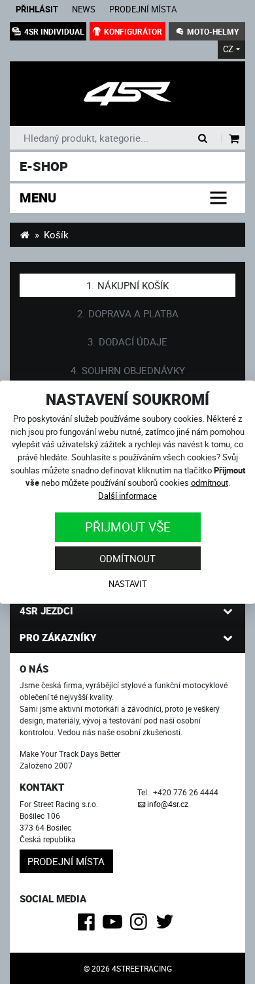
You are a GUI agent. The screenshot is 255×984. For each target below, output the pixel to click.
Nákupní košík (133, 285)
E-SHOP (44, 166)
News (83, 9)
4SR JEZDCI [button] (46, 610)
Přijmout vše (128, 526)
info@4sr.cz (167, 804)
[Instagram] (141, 925)
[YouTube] (115, 925)
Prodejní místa (143, 9)
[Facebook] (88, 925)
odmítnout (209, 482)
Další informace (127, 495)
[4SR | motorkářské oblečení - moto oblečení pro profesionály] (24, 234)
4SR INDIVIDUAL (54, 31)
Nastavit (128, 584)
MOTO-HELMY (213, 31)
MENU (38, 197)
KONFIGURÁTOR (133, 31)
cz (228, 49)
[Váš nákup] (234, 139)
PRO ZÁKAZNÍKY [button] (58, 637)
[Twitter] (167, 925)
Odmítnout (127, 558)
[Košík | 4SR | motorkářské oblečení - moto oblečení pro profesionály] (127, 93)
